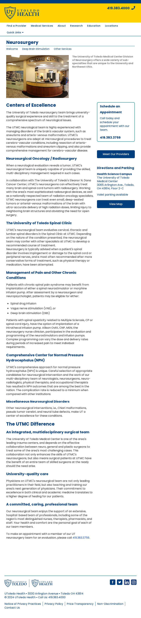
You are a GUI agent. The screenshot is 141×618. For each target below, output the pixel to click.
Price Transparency (80, 604)
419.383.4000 (118, 8)
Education (94, 25)
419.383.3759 (81, 538)
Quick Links (14, 32)
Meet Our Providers (116, 154)
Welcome (12, 49)
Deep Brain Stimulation (36, 49)
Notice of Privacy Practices (22, 604)
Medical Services (42, 25)
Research (76, 25)
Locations (111, 25)
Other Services (63, 49)
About (62, 25)
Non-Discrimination (110, 604)
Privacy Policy (54, 604)
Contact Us (12, 608)
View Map (116, 204)
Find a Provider (16, 25)
